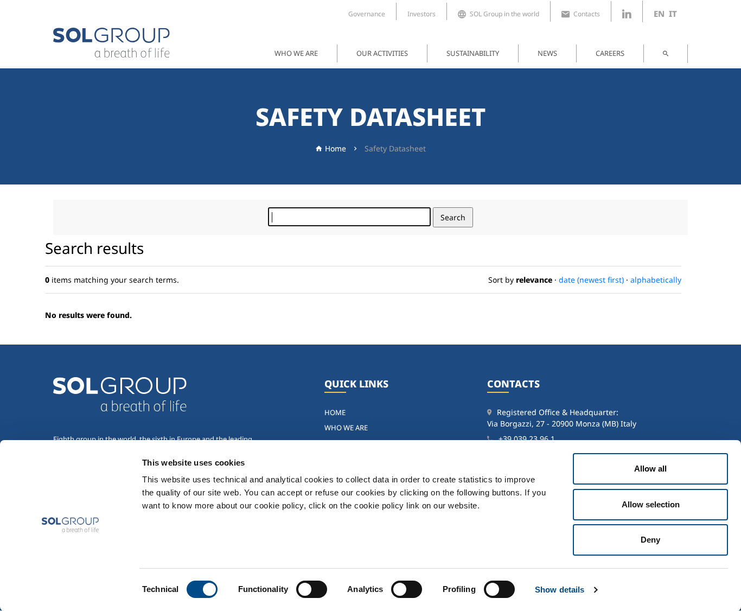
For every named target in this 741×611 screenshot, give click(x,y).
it (673, 13)
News (547, 53)
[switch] (311, 589)
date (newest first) (591, 280)
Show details (559, 589)
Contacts (586, 13)
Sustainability (472, 53)
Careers (610, 53)
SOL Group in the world (504, 13)
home (335, 412)
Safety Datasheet (395, 148)
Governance (366, 13)
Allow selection (651, 504)
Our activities (382, 53)
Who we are (296, 53)
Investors (421, 13)
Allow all (650, 468)
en (659, 13)
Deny (650, 539)
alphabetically (655, 280)
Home (335, 148)
